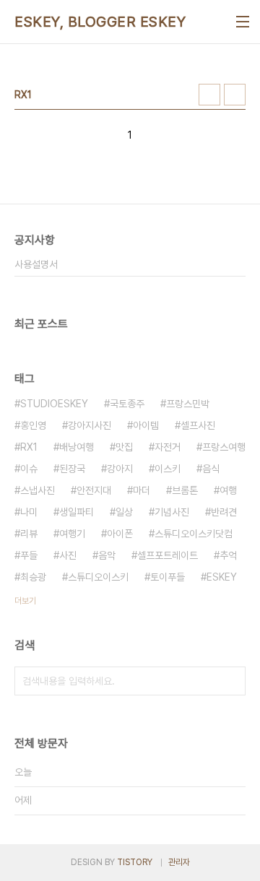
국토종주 (127, 403)
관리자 (179, 862)
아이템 (146, 425)
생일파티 (76, 512)
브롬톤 (185, 490)
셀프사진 (198, 425)
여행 (228, 490)
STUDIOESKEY (54, 403)
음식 (211, 468)
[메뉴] (242, 21)
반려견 (224, 512)
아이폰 (120, 533)
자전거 (168, 447)
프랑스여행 (224, 447)
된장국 (72, 468)
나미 (29, 512)
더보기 (25, 601)
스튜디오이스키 (98, 577)
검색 (231, 681)
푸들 (29, 555)
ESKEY (222, 577)
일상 (124, 512)
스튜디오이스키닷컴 (194, 533)
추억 (228, 555)
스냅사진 (37, 490)
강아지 (120, 468)
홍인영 (33, 425)
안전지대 (94, 490)
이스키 (168, 468)
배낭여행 (76, 447)
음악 (107, 555)
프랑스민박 (187, 403)
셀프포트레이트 (167, 555)
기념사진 (172, 512)
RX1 (29, 447)
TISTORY (134, 862)
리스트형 (235, 94)
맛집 (124, 447)
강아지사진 (89, 425)
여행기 (72, 533)
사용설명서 (36, 264)
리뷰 (29, 533)
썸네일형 (209, 94)
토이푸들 (167, 577)
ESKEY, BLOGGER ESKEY (100, 21)
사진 (68, 555)
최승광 (33, 577)
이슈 (29, 468)
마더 (141, 490)
